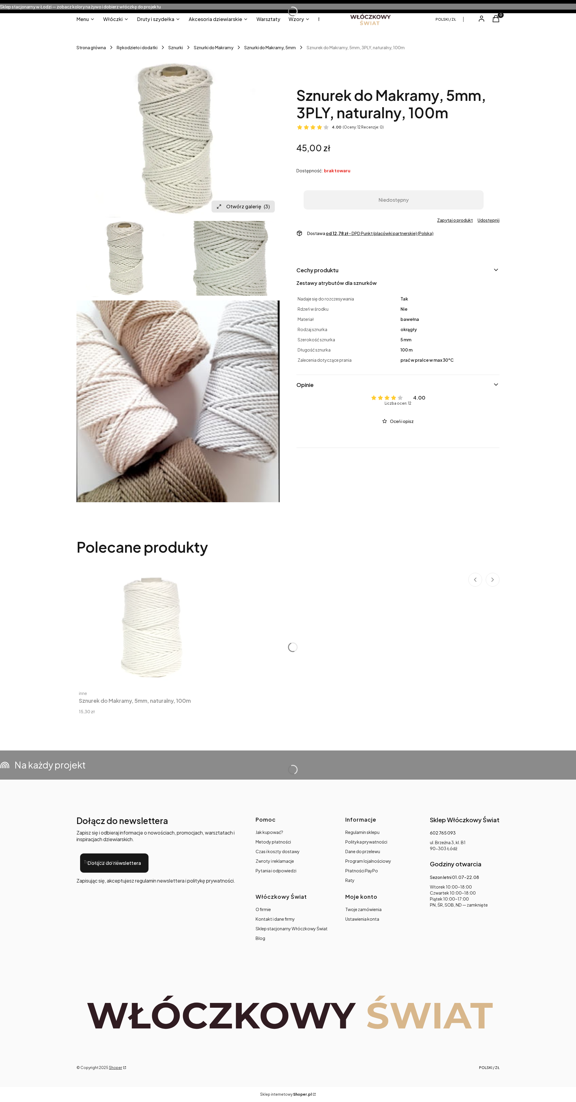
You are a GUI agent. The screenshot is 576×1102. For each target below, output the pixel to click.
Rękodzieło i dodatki (137, 47)
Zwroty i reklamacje (275, 861)
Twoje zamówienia (363, 909)
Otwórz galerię (248, 206)
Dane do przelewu (362, 851)
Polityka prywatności (366, 841)
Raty (350, 880)
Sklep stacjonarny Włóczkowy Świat (292, 928)
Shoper (115, 1067)
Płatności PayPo (361, 870)
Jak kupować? (269, 832)
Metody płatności (273, 841)
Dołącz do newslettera (114, 863)
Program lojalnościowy (368, 861)
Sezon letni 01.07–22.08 (454, 877)
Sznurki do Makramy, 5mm (270, 47)
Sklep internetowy (286, 1094)
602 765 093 (443, 832)
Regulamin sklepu (362, 832)
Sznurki (175, 47)
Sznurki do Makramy (213, 47)
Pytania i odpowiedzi (276, 870)
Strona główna (91, 47)
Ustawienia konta (362, 919)
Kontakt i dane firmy (275, 919)
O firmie (263, 909)
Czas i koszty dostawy (278, 851)
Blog (260, 938)
